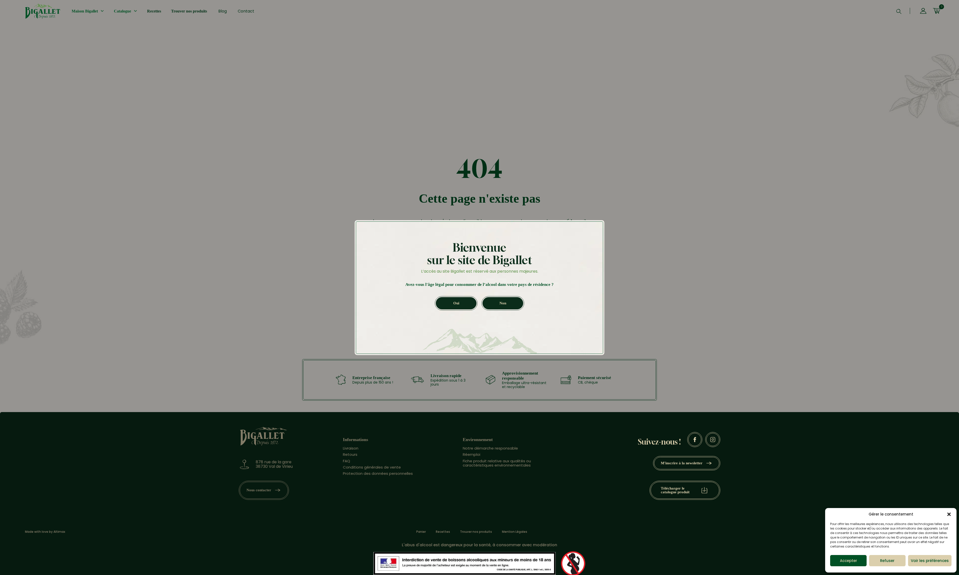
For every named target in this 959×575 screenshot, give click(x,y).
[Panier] (936, 11)
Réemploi (471, 454)
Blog (222, 11)
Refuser (887, 560)
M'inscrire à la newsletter (682, 463)
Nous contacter (258, 490)
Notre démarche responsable (490, 448)
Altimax (59, 532)
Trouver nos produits (189, 11)
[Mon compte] (923, 11)
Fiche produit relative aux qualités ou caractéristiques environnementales (497, 463)
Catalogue (122, 11)
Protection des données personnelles (378, 473)
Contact (246, 11)
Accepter (848, 560)
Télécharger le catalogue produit (675, 490)
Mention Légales (514, 532)
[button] (949, 514)
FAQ (346, 461)
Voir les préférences (930, 560)
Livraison (350, 448)
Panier (421, 532)
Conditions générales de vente (372, 467)
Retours (350, 454)
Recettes (154, 11)
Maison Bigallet (85, 11)
